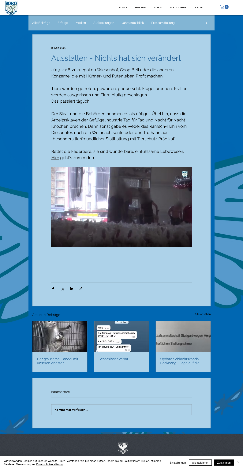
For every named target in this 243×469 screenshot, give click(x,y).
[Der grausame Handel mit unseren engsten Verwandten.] (59, 336)
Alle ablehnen (200, 462)
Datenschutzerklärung (49, 464)
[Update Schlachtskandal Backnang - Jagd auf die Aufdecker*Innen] (183, 336)
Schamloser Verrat (113, 359)
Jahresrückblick (133, 23)
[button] (225, 7)
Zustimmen (224, 462)
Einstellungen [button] (178, 462)
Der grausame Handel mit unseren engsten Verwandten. (57, 361)
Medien (81, 23)
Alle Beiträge (41, 23)
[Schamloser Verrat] (121, 336)
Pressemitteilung (163, 23)
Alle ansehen (203, 314)
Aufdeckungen (103, 23)
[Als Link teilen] (81, 288)
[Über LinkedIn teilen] (71, 288)
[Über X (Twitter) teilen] (62, 288)
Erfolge (63, 23)
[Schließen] (238, 462)
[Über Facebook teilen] (53, 288)
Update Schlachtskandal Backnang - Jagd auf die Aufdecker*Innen (180, 361)
